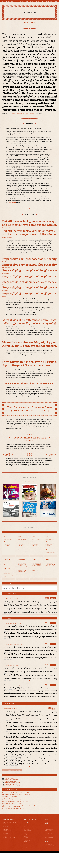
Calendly (5, 837)
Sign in (51, 1)
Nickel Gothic (27, 840)
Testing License (48, 830)
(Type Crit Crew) (11, 837)
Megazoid (26, 838)
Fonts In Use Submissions (51, 838)
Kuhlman (25, 836)
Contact (47, 825)
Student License (48, 831)
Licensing (47, 827)
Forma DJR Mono (27, 830)
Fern (25, 826)
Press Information (49, 837)
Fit (24, 827)
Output (25, 841)
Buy (33, 23)
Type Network (6, 831)
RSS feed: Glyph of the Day (9, 822)
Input (25, 833)
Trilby (25, 844)
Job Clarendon (27, 834)
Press (46, 836)
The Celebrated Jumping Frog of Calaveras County (22, 113)
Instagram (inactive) (8, 838)
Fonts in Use (31, 481)
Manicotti (26, 837)
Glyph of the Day (7, 830)
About (47, 1)
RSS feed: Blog (7, 820)
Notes (42, 1)
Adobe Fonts (6, 834)
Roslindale (26, 843)
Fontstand (5, 833)
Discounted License (49, 833)
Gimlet (25, 831)
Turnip (25, 845)
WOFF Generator (48, 844)
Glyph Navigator (49, 820)
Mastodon (5, 829)
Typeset (32, 1)
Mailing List (6, 823)
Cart (56, 1)
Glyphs (37, 1)
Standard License (49, 829)
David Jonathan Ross (7, 1)
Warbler (25, 847)
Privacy (47, 841)
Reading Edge (12, 202)
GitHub (4, 836)
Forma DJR (26, 829)
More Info (6, 555)
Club (27, 1)
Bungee (25, 823)
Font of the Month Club (30, 819)
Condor (25, 825)
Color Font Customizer (50, 845)
